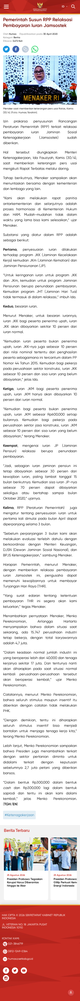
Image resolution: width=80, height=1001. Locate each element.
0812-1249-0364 (17, 951)
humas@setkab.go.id (20, 958)
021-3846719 (15, 943)
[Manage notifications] (71, 992)
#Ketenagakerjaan (19, 815)
